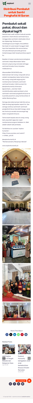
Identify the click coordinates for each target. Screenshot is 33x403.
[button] (3, 358)
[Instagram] (10, 383)
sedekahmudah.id (26, 396)
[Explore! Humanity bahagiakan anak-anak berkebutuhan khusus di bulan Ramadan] (24, 349)
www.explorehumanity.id (10, 145)
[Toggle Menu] (29, 3)
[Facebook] (14, 383)
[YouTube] (22, 383)
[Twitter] (18, 383)
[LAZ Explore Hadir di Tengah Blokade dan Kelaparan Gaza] (8, 349)
